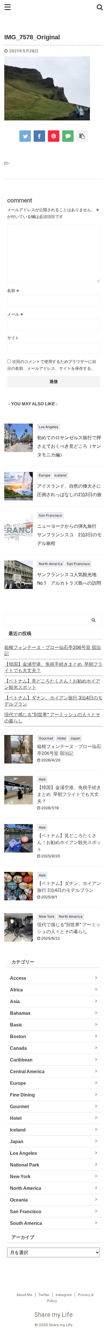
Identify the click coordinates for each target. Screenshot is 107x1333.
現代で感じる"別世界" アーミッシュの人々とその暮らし (52, 718)
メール (15, 314)
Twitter (44, 1295)
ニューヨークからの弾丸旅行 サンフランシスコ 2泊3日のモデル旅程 (69, 534)
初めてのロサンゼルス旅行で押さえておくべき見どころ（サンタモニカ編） (69, 446)
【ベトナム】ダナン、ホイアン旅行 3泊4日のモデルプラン (53, 701)
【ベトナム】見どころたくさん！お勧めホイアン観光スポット (52, 684)
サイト (13, 337)
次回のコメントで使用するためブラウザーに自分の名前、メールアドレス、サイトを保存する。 (51, 365)
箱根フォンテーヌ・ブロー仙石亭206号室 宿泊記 (52, 650)
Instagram (64, 1295)
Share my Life (53, 1314)
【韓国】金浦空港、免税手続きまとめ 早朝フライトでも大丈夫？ (53, 667)
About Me (24, 1295)
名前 (13, 290)
